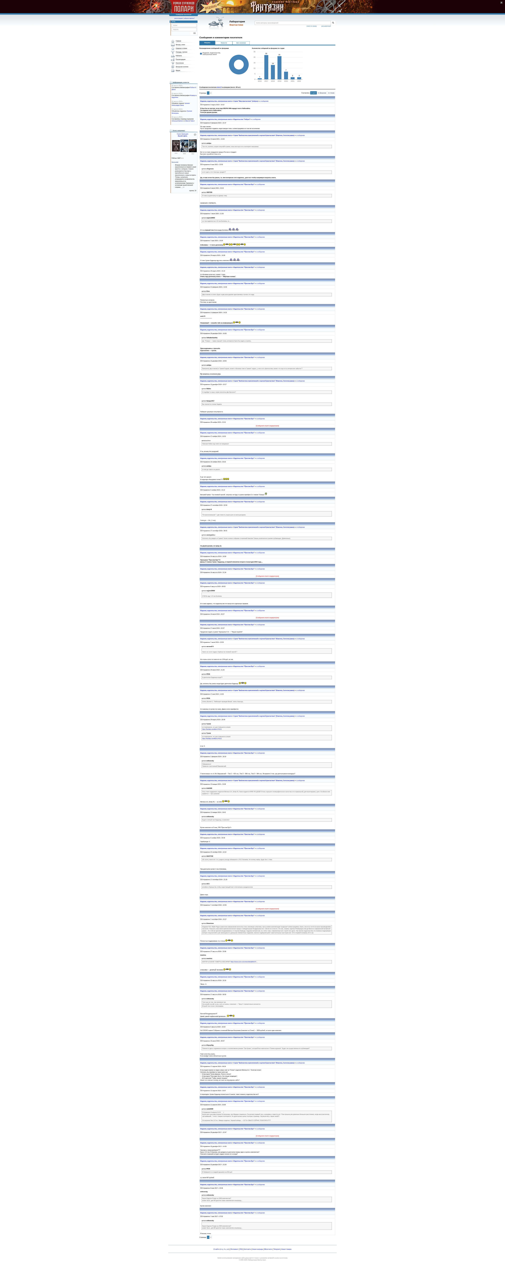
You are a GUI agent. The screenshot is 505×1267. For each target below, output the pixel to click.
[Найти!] (333, 23)
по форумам (322, 93)
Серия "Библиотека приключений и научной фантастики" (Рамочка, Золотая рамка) (263, 135)
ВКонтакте (268, 1249)
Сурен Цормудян (182, 134)
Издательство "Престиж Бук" (243, 184)
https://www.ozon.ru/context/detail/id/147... (244, 962)
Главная (178, 41)
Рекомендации (180, 59)
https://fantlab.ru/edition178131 (212, 729)
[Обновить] (195, 135)
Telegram (276, 1249)
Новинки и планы (181, 48)
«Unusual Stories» (177, 121)
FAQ (241, 1249)
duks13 (219, 87)
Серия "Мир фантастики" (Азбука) (245, 101)
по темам (331, 93)
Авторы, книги (180, 44)
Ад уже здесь (182, 136)
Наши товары (286, 1249)
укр (227, 1249)
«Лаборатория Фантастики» (257, 1260)
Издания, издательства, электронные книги (216, 101)
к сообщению (264, 101)
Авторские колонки (182, 66)
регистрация (178, 18)
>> (183, 187)
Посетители (180, 63)
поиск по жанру (312, 26)
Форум (178, 70)
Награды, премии (181, 52)
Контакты (247, 1249)
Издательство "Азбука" (241, 119)
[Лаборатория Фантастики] (216, 23)
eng (221, 1249)
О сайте (216, 1249)
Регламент (234, 1249)
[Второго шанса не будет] (176, 151)
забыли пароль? (189, 18)
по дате (313, 93)
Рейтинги (179, 55)
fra (225, 1249)
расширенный (326, 26)
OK (193, 33)
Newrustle (175, 162)
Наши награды (257, 1249)
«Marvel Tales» (190, 121)
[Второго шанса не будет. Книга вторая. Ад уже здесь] (193, 151)
